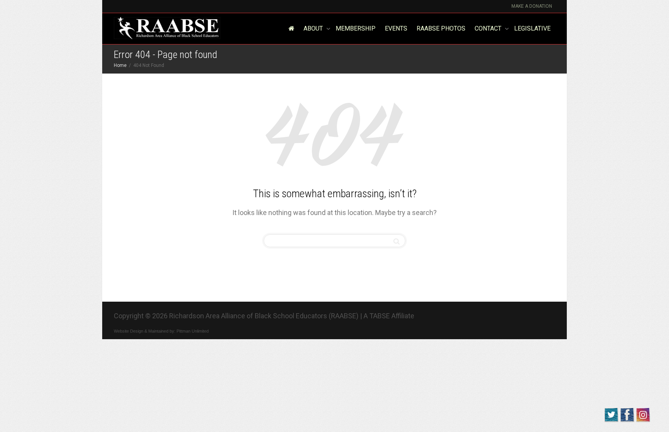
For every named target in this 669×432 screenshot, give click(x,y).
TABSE (379, 316)
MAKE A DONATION (531, 6)
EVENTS (396, 28)
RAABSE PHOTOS (441, 28)
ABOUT (314, 28)
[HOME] (291, 28)
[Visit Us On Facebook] (627, 414)
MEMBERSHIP (356, 28)
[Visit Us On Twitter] (611, 414)
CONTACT (489, 28)
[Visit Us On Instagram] (643, 414)
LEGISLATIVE (532, 28)
